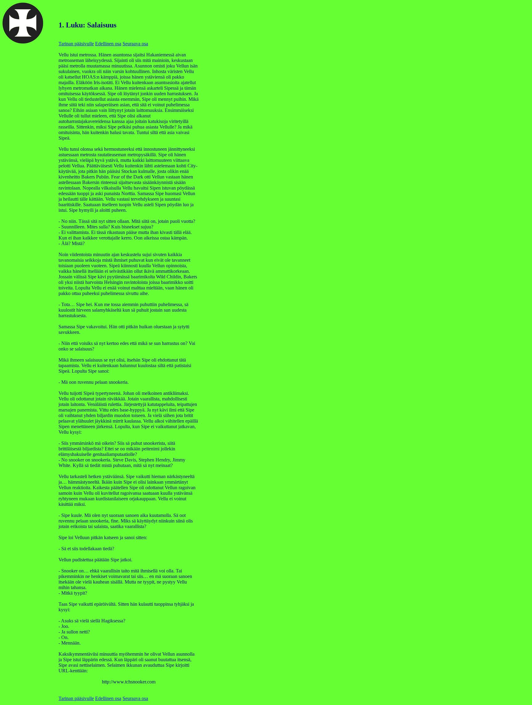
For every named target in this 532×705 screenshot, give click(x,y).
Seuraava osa (135, 43)
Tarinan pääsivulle (76, 43)
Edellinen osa (108, 43)
